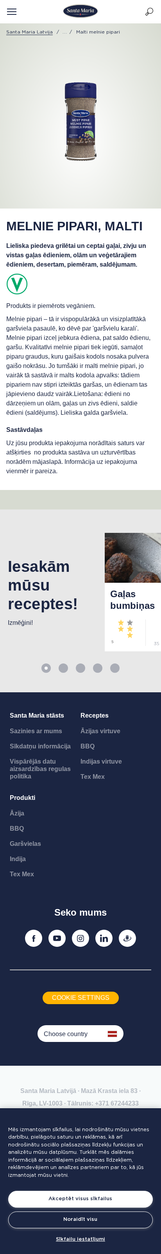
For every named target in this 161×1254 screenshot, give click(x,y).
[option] (48, 592)
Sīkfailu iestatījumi (80, 1239)
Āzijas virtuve (100, 731)
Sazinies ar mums (36, 731)
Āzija (17, 813)
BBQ (87, 746)
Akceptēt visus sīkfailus (80, 1198)
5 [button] (115, 668)
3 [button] (80, 668)
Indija (18, 859)
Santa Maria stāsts (37, 715)
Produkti (22, 797)
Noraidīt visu (80, 1219)
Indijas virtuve (101, 761)
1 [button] (46, 668)
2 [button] (63, 668)
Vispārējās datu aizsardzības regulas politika (40, 769)
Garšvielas (25, 843)
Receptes (94, 715)
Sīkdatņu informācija (40, 746)
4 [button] (97, 668)
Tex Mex (92, 776)
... (65, 32)
